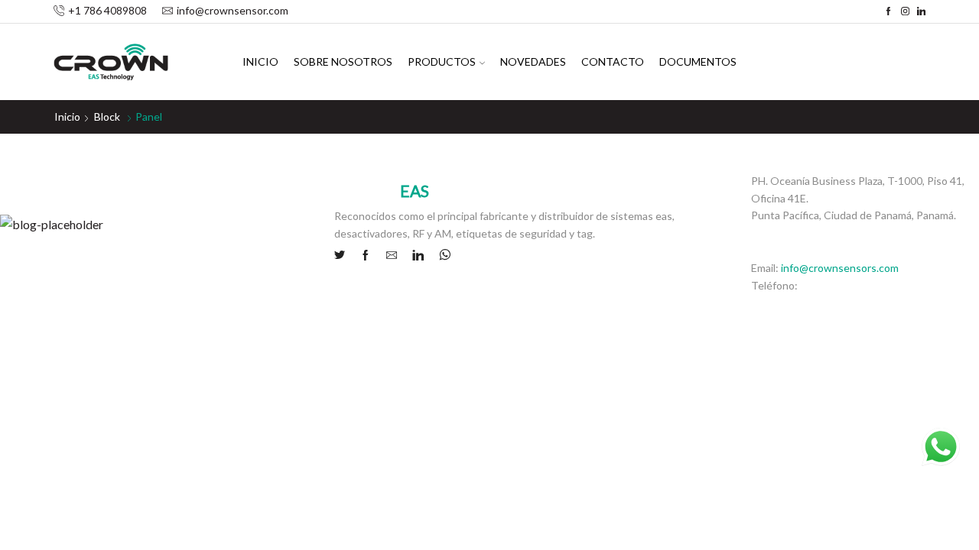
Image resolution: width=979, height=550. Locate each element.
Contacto (612, 61)
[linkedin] (418, 255)
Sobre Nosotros (343, 61)
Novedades (533, 61)
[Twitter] (343, 255)
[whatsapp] (440, 255)
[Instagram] (905, 11)
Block (107, 116)
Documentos (698, 61)
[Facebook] (888, 11)
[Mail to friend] (392, 255)
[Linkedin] (921, 11)
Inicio (260, 61)
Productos (442, 61)
